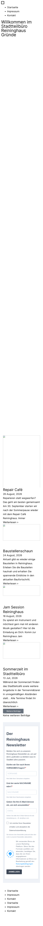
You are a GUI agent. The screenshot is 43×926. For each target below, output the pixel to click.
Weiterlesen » (10, 522)
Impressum (13, 11)
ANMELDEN (14, 872)
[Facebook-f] (4, 921)
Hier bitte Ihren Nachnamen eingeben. (18, 797)
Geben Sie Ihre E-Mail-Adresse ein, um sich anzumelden (20, 803)
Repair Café (12, 490)
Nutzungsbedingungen (24, 864)
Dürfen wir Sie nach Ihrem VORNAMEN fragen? (18, 766)
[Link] (18, 921)
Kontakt (11, 15)
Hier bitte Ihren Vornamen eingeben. (18, 778)
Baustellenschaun (18, 551)
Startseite (12, 7)
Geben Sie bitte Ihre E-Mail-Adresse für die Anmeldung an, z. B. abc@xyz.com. (20, 817)
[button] (13, 711)
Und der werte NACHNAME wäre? (18, 784)
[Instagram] (11, 921)
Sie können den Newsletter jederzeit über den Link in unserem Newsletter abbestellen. (21, 836)
